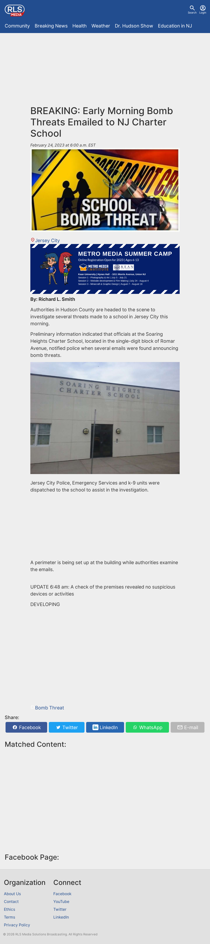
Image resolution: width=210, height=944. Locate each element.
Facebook (29, 727)
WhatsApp (150, 727)
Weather (100, 26)
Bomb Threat (49, 708)
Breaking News (51, 26)
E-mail (190, 727)
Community (17, 26)
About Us (12, 893)
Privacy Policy (17, 924)
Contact (11, 901)
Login (202, 12)
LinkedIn (108, 727)
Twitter (69, 727)
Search (192, 12)
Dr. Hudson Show (134, 26)
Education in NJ (175, 26)
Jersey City (47, 240)
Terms (9, 917)
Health (79, 26)
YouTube (61, 901)
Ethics (9, 909)
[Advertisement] (105, 71)
